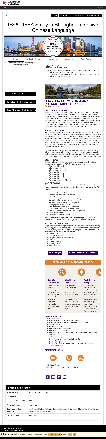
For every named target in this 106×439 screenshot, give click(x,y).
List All (55, 15)
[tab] (16, 59)
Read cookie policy (54, 434)
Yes (70, 434)
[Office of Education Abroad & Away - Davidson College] (53, 3)
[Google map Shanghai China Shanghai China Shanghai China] (20, 76)
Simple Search (65, 15)
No (74, 434)
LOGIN (100, 7)
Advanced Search (78, 15)
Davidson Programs (93, 15)
